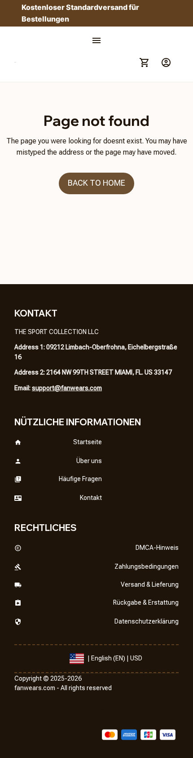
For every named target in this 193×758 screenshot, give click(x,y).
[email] (67, 388)
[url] (34, 688)
